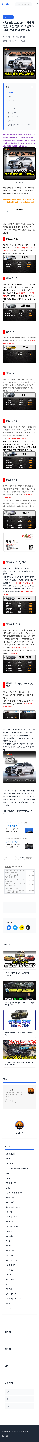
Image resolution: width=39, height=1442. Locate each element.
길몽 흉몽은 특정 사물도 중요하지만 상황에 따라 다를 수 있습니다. (14, 1094)
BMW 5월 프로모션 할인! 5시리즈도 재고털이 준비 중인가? (15, 876)
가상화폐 (8, 1308)
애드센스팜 (5, 1436)
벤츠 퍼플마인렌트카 (12, 841)
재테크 (8, 1159)
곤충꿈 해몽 (9, 1212)
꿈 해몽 (8, 1188)
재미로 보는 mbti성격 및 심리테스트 (17, 1168)
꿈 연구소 (9, 1089)
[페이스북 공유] (8, 927)
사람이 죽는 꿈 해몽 (12, 1226)
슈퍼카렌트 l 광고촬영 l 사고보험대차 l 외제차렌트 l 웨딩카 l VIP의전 (13, 845)
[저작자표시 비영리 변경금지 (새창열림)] (29, 858)
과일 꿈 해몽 (10, 1222)
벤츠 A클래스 (12, 92)
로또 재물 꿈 (10, 1270)
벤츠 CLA (11, 100)
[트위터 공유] (15, 927)
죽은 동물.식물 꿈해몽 (13, 1207)
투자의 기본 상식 (11, 1294)
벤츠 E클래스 (12, 109)
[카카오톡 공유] (21, 927)
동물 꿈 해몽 (10, 1197)
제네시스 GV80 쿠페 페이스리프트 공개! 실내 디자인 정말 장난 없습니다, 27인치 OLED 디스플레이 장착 (15, 890)
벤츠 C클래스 (12, 96)
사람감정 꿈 (9, 1275)
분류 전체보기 (10, 1154)
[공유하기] (11, 858)
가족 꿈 (8, 1241)
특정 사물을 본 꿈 (11, 1260)
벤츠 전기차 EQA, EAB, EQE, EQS (19, 125)
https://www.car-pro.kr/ (14, 823)
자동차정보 (8, 867)
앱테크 (8, 1303)
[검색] (38, 4)
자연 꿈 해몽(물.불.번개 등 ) (15, 1193)
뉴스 (7, 1284)
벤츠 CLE (11, 104)
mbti (7, 1173)
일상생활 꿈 (9, 1246)
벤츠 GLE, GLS (13, 121)
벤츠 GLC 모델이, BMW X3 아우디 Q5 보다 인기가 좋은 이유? (15, 885)
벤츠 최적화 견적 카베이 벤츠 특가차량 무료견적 (13, 826)
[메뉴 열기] (35, 4)
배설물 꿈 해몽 (10, 1265)
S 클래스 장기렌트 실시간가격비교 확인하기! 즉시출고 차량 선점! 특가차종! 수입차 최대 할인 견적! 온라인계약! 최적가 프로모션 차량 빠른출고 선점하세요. (13, 830)
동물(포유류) (10, 1202)
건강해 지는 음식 (11, 1183)
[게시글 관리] (14, 858)
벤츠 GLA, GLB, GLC (15, 117)
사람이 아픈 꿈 (10, 1255)
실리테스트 (9, 1178)
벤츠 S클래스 (12, 113)
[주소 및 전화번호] (19, 551)
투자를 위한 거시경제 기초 (14, 1299)
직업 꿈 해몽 (10, 1250)
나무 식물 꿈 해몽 (11, 1217)
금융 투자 (9, 1289)
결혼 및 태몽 (10, 1231)
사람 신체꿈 (9, 1236)
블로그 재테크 (10, 1279)
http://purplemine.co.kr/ (15, 838)
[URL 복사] (28, 927)
